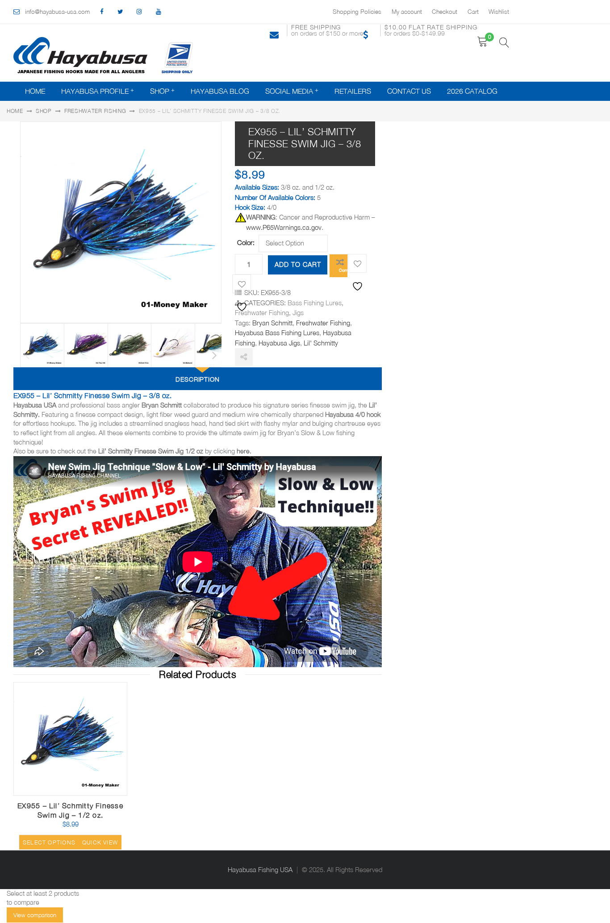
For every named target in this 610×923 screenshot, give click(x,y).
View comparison (34, 915)
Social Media (289, 91)
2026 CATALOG (472, 91)
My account (407, 11)
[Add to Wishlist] (357, 263)
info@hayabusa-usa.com (57, 11)
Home (35, 91)
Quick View (99, 792)
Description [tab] (197, 379)
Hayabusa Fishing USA (260, 869)
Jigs (298, 312)
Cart (473, 11)
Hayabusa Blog (220, 91)
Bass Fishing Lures (315, 303)
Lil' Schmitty (321, 343)
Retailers (352, 91)
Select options (49, 842)
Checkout (444, 11)
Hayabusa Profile (95, 91)
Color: (246, 242)
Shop (159, 91)
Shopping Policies (357, 11)
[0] (482, 41)
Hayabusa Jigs (279, 343)
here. (244, 451)
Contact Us (409, 91)
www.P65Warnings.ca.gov (284, 227)
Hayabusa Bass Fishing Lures (277, 333)
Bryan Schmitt (272, 323)
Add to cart (298, 264)
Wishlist (499, 11)
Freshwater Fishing (95, 111)
